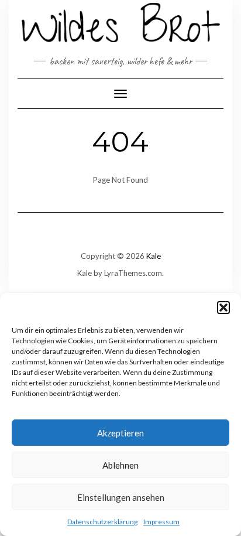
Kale (153, 256)
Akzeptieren (120, 433)
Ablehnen (120, 465)
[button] (223, 307)
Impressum (161, 521)
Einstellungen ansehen (120, 497)
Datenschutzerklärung (102, 521)
